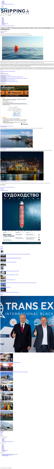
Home (3, 17)
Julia (4, 31)
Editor (5, 181)
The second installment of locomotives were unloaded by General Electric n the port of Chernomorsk (13, 78)
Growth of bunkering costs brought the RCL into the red (7, 79)
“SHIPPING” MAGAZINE (4, 190)
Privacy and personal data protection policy (8, 441)
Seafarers (5, 71)
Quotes (3, 19)
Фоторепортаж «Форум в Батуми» (5, 410)
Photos (3, 20)
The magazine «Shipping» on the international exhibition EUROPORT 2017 (10, 362)
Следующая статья (9, 25)
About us (3, 438)
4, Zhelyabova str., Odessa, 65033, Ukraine (12, 454)
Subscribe (3, 3)
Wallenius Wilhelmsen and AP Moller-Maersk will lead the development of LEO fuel (11, 76)
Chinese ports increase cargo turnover (5, 75)
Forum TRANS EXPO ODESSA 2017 (5, 287)
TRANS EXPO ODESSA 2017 (4, 381)
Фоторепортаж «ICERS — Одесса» (5, 391)
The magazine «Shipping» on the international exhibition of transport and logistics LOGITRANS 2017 (14, 371)
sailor (2, 71)
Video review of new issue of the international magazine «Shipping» (9, 274)
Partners (3, 2)
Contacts (3, 1)
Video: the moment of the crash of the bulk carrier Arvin (7, 279)
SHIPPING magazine (12, 71)
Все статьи (13, 25)
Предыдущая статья (3, 25)
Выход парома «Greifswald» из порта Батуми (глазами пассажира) (9, 292)
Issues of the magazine (5, 23)
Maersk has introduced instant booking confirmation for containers (9, 81)
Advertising (3, 24)
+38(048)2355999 (5, 455)
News (3, 18)
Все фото (1, 432)
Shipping (8, 71)
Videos (3, 21)
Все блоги (1, 435)
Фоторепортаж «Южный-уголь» (5, 401)
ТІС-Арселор (2, 431)
